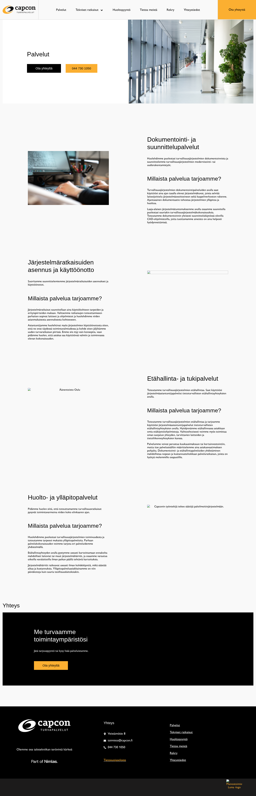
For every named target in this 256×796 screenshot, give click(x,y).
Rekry (170, 10)
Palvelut (61, 10)
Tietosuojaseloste (115, 760)
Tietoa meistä (148, 10)
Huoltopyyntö (121, 10)
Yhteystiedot (192, 10)
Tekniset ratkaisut (87, 10)
